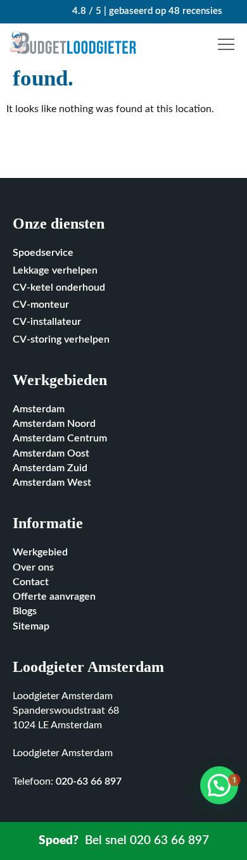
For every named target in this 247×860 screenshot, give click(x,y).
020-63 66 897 (89, 782)
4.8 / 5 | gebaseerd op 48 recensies (146, 11)
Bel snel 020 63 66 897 (124, 841)
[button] (228, 44)
